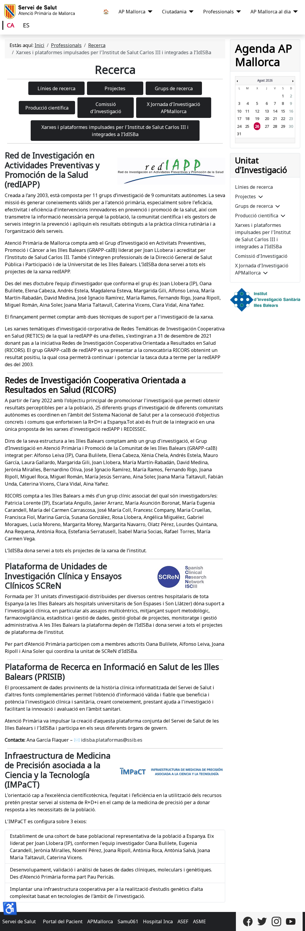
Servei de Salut (19, 921)
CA (10, 25)
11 (247, 111)
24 (239, 126)
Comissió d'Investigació (261, 256)
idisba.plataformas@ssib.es (111, 740)
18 (247, 118)
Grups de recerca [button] (174, 88)
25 (247, 126)
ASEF (183, 921)
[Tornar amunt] (294, 920)
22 (283, 118)
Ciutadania (174, 12)
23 (291, 118)
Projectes (245, 196)
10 (239, 111)
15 (283, 111)
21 (275, 118)
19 (257, 118)
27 (267, 126)
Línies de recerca (254, 187)
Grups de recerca (254, 206)
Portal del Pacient (63, 921)
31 (239, 133)
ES (26, 25)
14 (275, 111)
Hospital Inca (158, 921)
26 (257, 126)
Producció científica (256, 215)
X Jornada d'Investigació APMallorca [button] (173, 108)
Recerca (115, 69)
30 (291, 126)
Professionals (218, 12)
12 (257, 111)
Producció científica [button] (47, 108)
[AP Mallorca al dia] (294, 12)
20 (267, 118)
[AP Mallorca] (148, 12)
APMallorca (100, 921)
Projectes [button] (115, 88)
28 (275, 126)
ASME (199, 921)
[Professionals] (237, 12)
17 (239, 118)
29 (283, 126)
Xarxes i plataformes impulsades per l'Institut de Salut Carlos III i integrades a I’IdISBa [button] (115, 131)
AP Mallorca (132, 12)
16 (291, 111)
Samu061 (128, 921)
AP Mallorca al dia (270, 12)
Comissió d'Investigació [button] (105, 108)
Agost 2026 (265, 80)
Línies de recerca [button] (56, 88)
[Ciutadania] (190, 12)
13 (267, 111)
